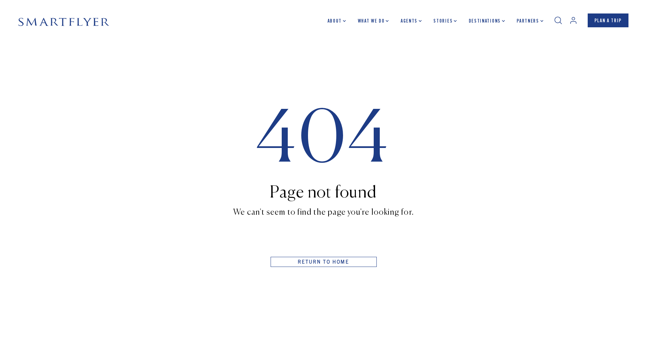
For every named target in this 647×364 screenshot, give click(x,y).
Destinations (485, 21)
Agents (409, 21)
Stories (443, 21)
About (335, 21)
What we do (371, 21)
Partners (528, 21)
